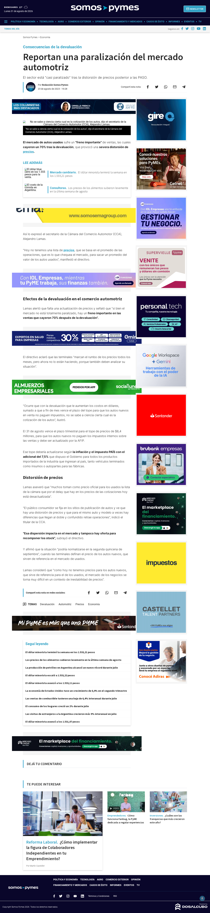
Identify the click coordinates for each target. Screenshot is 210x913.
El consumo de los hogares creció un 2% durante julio (57, 706)
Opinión (100, 21)
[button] (195, 9)
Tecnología (46, 21)
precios (28, 151)
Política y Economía (23, 21)
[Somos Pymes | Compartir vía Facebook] (147, 87)
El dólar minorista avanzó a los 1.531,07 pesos (52, 721)
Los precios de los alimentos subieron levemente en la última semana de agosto (73, 659)
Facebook (54, 896)
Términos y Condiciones (98, 896)
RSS (115, 896)
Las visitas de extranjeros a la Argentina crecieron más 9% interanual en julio (71, 713)
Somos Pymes (30, 37)
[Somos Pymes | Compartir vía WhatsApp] (165, 87)
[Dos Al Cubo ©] (191, 909)
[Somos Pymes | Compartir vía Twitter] (156, 87)
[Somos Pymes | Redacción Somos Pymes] (30, 90)
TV (200, 21)
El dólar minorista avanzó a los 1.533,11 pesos (52, 683)
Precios (79, 604)
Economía (94, 604)
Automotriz (65, 604)
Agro (61, 21)
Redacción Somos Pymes (55, 85)
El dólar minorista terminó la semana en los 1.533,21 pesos (60, 652)
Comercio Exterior (79, 21)
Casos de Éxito (155, 21)
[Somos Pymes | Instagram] (192, 28)
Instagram (67, 896)
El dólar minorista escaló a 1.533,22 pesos (50, 675)
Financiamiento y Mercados (125, 21)
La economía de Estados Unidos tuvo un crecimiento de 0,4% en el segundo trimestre (76, 690)
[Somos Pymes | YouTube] (198, 28)
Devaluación (47, 604)
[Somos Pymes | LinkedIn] (204, 28)
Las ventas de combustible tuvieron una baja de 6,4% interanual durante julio (71, 698)
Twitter (60, 896)
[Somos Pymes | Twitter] (187, 28)
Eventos (189, 21)
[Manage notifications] (202, 898)
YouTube (75, 896)
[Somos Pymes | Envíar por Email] (174, 87)
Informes (174, 21)
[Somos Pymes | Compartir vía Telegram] (183, 87)
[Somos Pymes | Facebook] (182, 28)
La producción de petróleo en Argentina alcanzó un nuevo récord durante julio (71, 667)
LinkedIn (82, 896)
